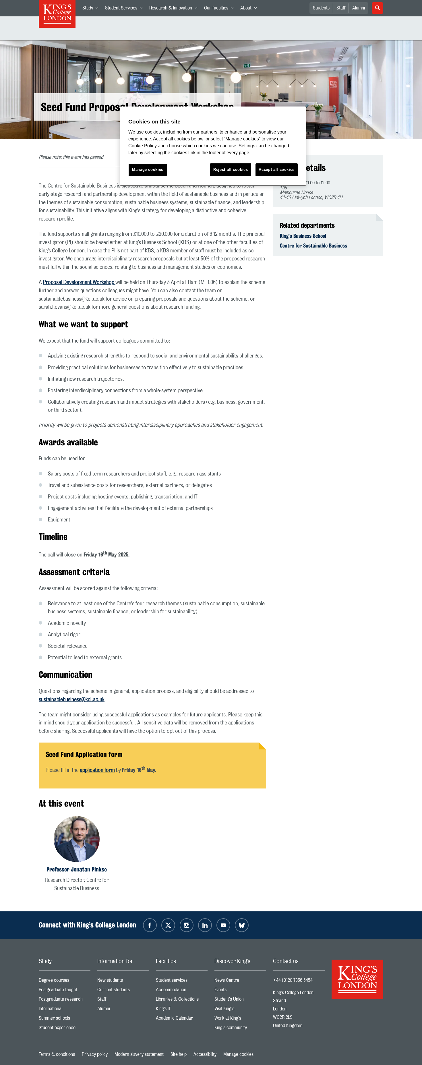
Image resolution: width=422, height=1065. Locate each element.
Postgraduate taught (64, 991)
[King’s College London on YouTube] (223, 925)
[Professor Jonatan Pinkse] (77, 840)
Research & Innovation (175, 9)
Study (92, 9)
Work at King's (240, 1019)
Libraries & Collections (182, 1000)
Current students (123, 991)
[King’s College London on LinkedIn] (205, 925)
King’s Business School (303, 235)
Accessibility (204, 1054)
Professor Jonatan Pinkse (77, 869)
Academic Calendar (182, 1019)
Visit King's (240, 1010)
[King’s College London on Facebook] (150, 925)
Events (240, 991)
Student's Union (240, 1000)
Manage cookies (238, 1054)
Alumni (358, 8)
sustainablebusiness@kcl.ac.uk (71, 699)
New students (123, 981)
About (250, 9)
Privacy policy (95, 1054)
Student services (182, 981)
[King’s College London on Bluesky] (242, 925)
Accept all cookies (277, 169)
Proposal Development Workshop (79, 282)
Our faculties (220, 9)
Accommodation (182, 991)
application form (97, 770)
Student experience (64, 1029)
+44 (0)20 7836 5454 (293, 980)
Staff (340, 8)
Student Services (125, 9)
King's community (240, 1029)
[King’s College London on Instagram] (186, 925)
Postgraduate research (64, 1000)
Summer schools (64, 1019)
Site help (179, 1054)
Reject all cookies (230, 169)
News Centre (240, 981)
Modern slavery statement (139, 1054)
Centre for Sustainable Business (313, 245)
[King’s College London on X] (168, 925)
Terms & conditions (57, 1054)
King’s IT (182, 1010)
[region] (213, 146)
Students (321, 8)
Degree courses (64, 981)
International (64, 1010)
